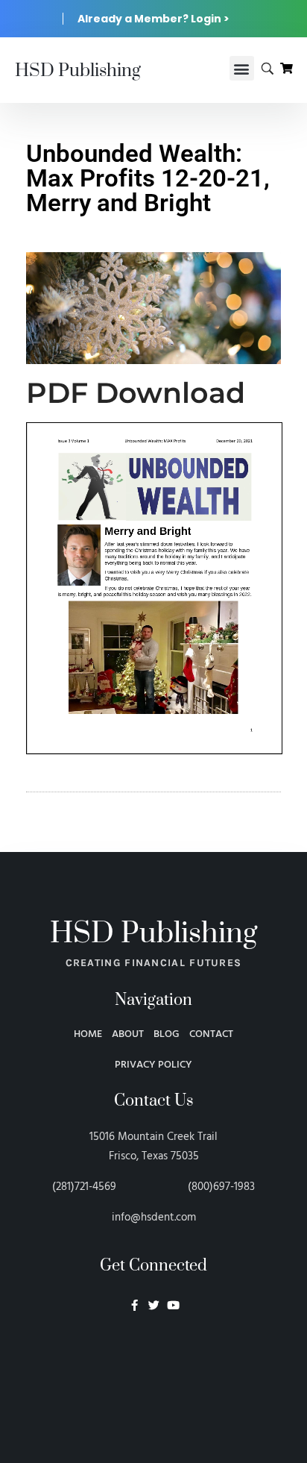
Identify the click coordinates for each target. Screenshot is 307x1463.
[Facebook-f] (134, 1305)
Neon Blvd (153, 1345)
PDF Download (135, 392)
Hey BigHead (153, 1385)
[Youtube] (173, 1305)
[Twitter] (153, 1305)
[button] (242, 68)
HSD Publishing (78, 71)
